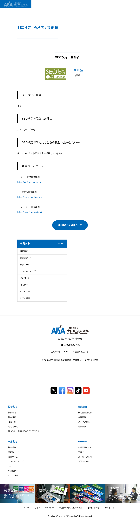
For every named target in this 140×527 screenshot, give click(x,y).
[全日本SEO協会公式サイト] (15, 4)
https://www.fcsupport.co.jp (30, 212)
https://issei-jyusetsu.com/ (29, 197)
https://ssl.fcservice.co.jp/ (29, 182)
